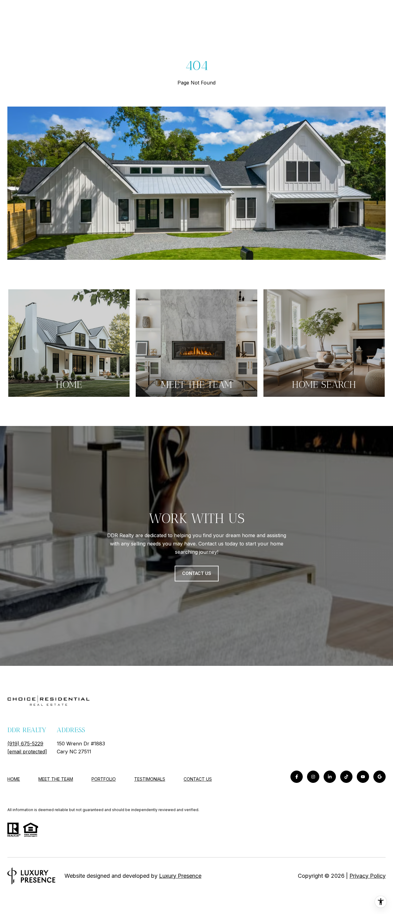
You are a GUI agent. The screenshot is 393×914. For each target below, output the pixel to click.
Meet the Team (55, 779)
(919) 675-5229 (25, 743)
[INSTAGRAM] (313, 777)
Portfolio (103, 779)
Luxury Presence (180, 876)
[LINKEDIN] (330, 777)
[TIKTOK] (346, 777)
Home (13, 779)
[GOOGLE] (379, 777)
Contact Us (198, 779)
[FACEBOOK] (296, 777)
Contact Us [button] (196, 573)
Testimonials (149, 779)
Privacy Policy (367, 876)
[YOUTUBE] (363, 777)
